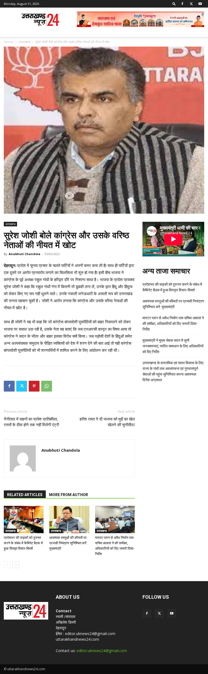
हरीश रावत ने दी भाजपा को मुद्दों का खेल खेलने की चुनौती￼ (107, 422)
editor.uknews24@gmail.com (102, 650)
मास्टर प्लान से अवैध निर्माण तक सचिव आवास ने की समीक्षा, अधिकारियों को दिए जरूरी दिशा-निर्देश (173, 323)
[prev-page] (7, 564)
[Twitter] (191, 4)
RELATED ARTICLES (25, 495)
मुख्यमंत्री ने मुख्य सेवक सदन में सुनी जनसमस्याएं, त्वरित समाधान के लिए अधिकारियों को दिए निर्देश (172, 346)
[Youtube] (200, 4)
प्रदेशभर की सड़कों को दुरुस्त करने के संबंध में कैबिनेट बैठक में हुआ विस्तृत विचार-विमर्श (23, 543)
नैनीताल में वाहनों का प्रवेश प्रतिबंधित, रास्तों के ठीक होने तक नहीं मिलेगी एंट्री (31, 422)
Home (8, 42)
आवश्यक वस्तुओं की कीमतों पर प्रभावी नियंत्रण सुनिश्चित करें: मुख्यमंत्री (68, 543)
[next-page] (15, 564)
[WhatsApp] (46, 386)
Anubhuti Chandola (24, 254)
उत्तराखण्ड (24, 42)
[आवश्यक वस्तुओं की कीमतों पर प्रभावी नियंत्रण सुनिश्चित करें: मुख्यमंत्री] (69, 519)
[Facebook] (182, 4)
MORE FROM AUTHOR (68, 495)
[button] (174, 4)
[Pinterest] (34, 386)
